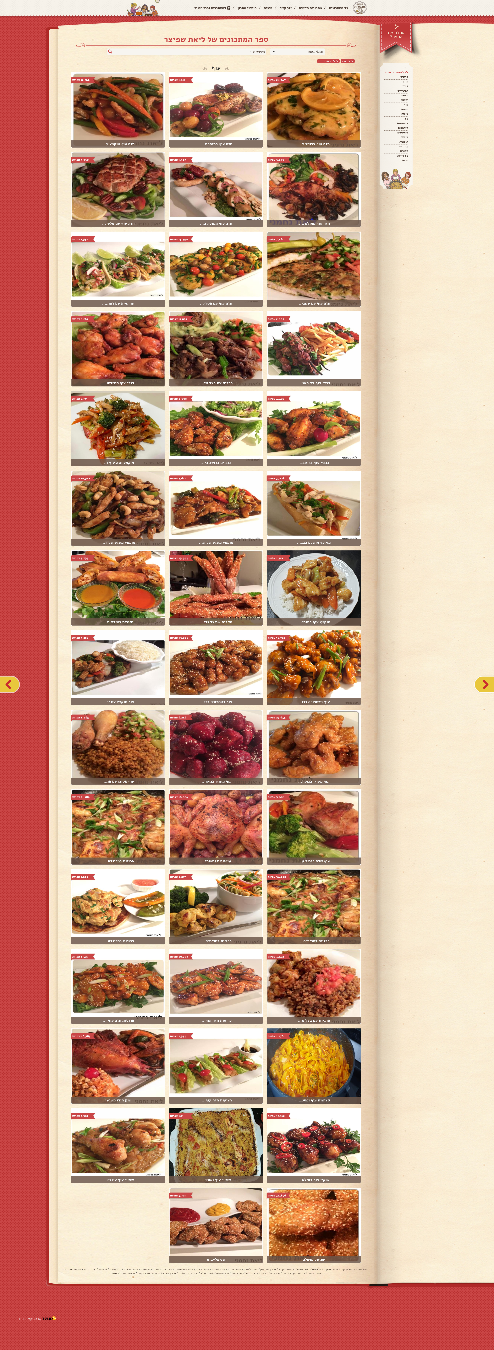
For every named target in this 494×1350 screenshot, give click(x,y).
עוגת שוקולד (285, 1269)
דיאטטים (402, 132)
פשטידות (402, 156)
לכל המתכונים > (328, 61)
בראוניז (263, 1273)
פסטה (404, 109)
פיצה (405, 160)
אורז (405, 81)
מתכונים (316, 1269)
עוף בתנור (237, 1273)
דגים (405, 86)
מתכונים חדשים (310, 8)
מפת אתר (362, 1269)
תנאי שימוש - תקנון (149, 1273)
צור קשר (286, 8)
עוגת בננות (90, 1269)
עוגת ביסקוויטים (184, 1269)
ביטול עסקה (348, 1269)
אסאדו (114, 1273)
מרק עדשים (222, 1273)
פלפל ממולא (206, 1273)
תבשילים (403, 91)
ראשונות (403, 128)
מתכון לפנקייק (268, 1269)
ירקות (404, 100)
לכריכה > (347, 61)
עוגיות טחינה (74, 1269)
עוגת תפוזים (234, 1269)
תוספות (403, 142)
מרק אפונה (115, 1269)
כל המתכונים (338, 8)
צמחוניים (402, 123)
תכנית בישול (127, 1273)
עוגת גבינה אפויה (188, 1273)
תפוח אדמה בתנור (162, 1269)
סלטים (404, 151)
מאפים (404, 95)
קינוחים (403, 146)
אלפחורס (275, 1273)
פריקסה (102, 1269)
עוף (406, 105)
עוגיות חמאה (314, 1273)
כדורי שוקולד (302, 1269)
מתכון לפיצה (250, 1269)
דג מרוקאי (250, 1273)
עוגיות (404, 137)
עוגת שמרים (202, 1269)
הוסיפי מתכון (247, 8)
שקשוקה (145, 1269)
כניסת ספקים (331, 1269)
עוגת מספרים (131, 1269)
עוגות (404, 114)
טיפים (268, 8)
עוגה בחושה (218, 1269)
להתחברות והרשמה (212, 8)
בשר (405, 119)
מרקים (404, 77)
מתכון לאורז (169, 1273)
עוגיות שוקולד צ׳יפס (294, 1273)
